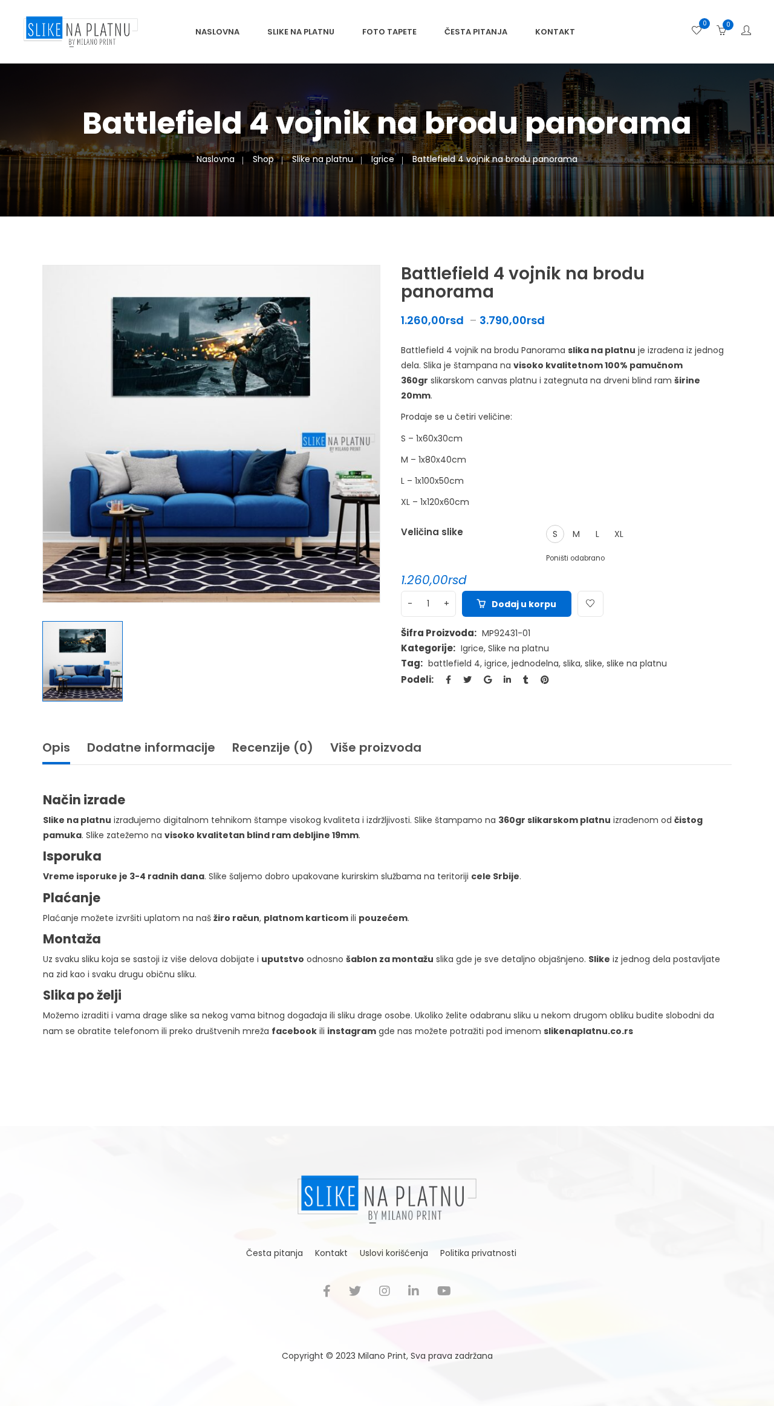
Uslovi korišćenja (394, 1253)
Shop (263, 159)
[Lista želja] (696, 31)
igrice (495, 663)
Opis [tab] (56, 747)
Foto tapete (389, 31)
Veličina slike (432, 532)
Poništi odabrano (575, 558)
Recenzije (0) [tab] (272, 747)
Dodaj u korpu (524, 604)
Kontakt (555, 31)
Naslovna (217, 31)
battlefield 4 (454, 663)
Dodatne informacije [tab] (151, 747)
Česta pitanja (475, 31)
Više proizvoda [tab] (375, 747)
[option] (211, 433)
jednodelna (535, 663)
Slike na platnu (300, 31)
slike (593, 663)
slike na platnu (637, 663)
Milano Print (382, 1356)
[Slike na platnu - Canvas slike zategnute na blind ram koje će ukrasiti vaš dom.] (80, 31)
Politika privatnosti (478, 1253)
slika (571, 663)
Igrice (382, 159)
